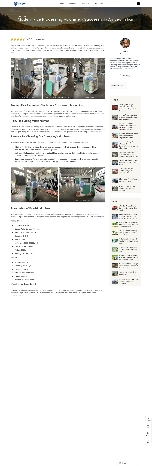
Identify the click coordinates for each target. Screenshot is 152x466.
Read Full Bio (125, 75)
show (122, 85)
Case (24, 16)
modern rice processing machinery (85, 45)
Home (62, 3)
